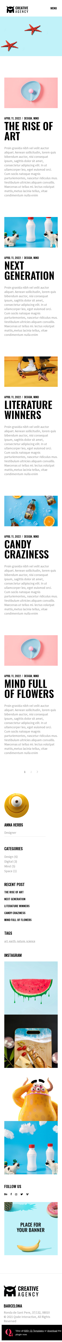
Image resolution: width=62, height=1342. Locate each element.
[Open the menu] (53, 8)
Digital (8, 861)
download (52, 1330)
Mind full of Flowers (29, 688)
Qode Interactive (25, 1317)
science (30, 941)
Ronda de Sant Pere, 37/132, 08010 (27, 1312)
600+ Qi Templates (34, 1330)
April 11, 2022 (12, 118)
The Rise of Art (28, 130)
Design (28, 118)
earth (12, 941)
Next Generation (29, 270)
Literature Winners (28, 409)
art (6, 941)
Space (8, 871)
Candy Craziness (26, 548)
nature (21, 941)
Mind (36, 118)
